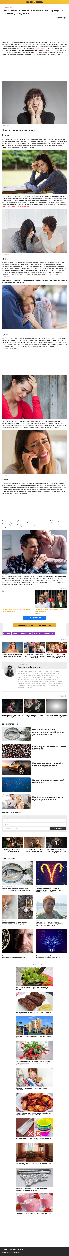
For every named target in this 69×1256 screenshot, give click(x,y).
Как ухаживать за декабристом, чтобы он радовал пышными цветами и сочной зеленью (33, 1063)
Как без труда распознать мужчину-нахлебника (47, 798)
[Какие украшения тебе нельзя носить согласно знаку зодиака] (17, 907)
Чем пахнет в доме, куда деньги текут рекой (32, 988)
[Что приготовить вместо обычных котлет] (34, 1001)
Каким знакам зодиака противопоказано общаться (13, 957)
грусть (15, 633)
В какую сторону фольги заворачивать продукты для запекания (32, 1189)
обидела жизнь (39, 48)
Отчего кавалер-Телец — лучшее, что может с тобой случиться (50, 957)
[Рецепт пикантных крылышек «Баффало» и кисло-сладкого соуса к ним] (34, 1102)
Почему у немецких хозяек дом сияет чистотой (32, 1089)
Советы (4, 920)
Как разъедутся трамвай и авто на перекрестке (48, 764)
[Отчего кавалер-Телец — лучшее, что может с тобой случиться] (51, 941)
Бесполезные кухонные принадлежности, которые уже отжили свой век (34, 1139)
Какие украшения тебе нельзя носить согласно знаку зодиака (15, 923)
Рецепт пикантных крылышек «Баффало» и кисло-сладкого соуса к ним (34, 1114)
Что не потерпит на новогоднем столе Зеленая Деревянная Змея (48, 732)
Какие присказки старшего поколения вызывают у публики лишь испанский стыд (49, 923)
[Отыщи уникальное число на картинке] (16, 751)
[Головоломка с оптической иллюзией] (16, 784)
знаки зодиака (26, 633)
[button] (3, 2)
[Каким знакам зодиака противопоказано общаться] (17, 941)
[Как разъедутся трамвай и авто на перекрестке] (16, 767)
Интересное (7, 7)
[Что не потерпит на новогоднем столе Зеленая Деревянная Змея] (16, 734)
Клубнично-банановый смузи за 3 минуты (33, 1213)
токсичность (49, 633)
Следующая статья (44, 625)
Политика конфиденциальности (13, 1249)
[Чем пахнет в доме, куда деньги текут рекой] (34, 976)
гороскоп (6, 633)
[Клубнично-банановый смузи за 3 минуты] (34, 1202)
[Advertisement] (34, 69)
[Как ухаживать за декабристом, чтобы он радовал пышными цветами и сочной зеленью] (34, 1050)
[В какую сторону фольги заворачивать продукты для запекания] (34, 1177)
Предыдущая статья (25, 625)
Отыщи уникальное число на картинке (49, 747)
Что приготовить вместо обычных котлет (33, 1013)
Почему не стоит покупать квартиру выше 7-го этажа (34, 1037)
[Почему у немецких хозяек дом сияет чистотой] (34, 1077)
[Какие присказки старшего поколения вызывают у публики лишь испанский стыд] (51, 907)
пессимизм (37, 633)
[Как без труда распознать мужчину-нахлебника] (16, 801)
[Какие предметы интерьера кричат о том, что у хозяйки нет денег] (34, 1152)
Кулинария (43, 727)
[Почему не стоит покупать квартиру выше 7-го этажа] (34, 1025)
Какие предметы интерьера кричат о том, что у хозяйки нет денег (33, 1164)
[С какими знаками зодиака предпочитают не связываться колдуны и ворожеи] (51, 873)
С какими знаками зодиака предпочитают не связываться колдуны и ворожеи (49, 890)
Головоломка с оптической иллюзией (48, 781)
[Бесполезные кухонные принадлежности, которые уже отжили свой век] (34, 1127)
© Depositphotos (5, 125)
